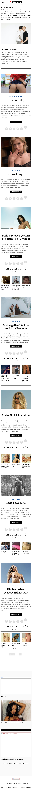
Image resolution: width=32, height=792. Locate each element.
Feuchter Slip (16, 100)
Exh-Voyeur (5, 47)
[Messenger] (10, 128)
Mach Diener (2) (26, 286)
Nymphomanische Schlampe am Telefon (16, 646)
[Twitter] (14, 128)
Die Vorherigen (16, 174)
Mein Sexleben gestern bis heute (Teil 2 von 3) (16, 237)
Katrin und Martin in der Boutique (5, 465)
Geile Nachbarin (16, 502)
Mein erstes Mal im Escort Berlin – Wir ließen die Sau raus (5, 378)
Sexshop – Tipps (6, 789)
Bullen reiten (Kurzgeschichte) (26, 465)
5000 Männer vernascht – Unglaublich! (15, 553)
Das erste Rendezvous (25, 552)
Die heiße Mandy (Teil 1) (5, 645)
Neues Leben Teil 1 (16, 465)
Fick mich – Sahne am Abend (15, 376)
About (3, 787)
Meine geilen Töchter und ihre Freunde (16, 287)
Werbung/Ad (15, 787)
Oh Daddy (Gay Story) (9, 49)
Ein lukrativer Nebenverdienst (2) (16, 591)
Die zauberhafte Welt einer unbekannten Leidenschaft (26, 378)
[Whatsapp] (21, 128)
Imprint (23, 787)
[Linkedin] (17, 128)
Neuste (20, 96)
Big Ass (3, 696)
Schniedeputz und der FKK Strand (5, 287)
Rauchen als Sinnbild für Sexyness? (12, 759)
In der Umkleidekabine (16, 415)
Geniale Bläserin (24, 644)
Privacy (28, 787)
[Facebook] (6, 128)
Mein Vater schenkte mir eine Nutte (12, 723)
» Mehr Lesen (5, 64)
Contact (8, 787)
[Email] (25, 127)
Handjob (3, 552)
